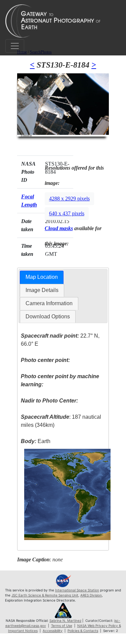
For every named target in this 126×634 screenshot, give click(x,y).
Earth (35, 441)
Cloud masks (59, 228)
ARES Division (91, 595)
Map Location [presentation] (42, 277)
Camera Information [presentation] (49, 303)
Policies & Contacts (83, 631)
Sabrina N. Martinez (65, 620)
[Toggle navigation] (14, 46)
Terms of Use (61, 626)
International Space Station (77, 590)
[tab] (42, 277)
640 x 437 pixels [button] (66, 213)
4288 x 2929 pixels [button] (69, 198)
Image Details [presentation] (42, 290)
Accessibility (52, 631)
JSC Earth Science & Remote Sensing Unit (44, 595)
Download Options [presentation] (48, 316)
